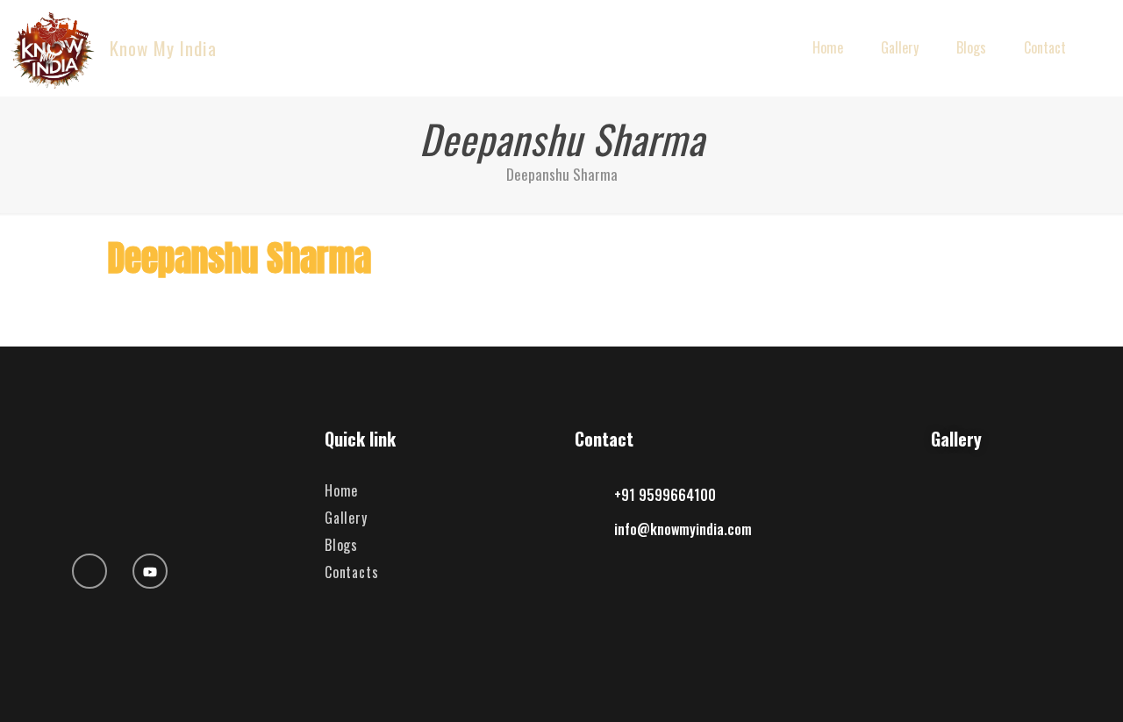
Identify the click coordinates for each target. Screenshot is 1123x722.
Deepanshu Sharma (562, 174)
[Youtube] (150, 571)
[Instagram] (89, 571)
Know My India (163, 47)
